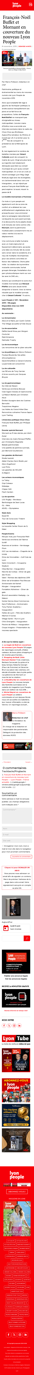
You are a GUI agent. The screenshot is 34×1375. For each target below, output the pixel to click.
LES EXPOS (18, 1279)
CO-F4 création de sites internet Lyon (13, 1367)
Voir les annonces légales (16, 979)
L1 (27, 1275)
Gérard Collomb (10, 1272)
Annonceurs (12, 1365)
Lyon (27, 1287)
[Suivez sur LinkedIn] (19, 1025)
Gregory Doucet (23, 1268)
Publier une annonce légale (16, 976)
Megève (24, 1295)
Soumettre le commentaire (21, 856)
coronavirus (10, 1256)
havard (8, 1275)
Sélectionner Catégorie (17, 1322)
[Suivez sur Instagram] (14, 1025)
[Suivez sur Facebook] (4, 1025)
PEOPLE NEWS (23, 1314)
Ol (26, 1303)
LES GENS (12, 1283)
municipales (10, 1299)
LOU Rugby (20, 1287)
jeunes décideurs (19, 1275)
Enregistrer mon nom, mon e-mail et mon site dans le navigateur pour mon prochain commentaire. (16, 849)
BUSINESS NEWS (24, 1248)
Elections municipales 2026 (17, 1264)
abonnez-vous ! (17, 1191)
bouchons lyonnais (11, 1248)
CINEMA (12, 1252)
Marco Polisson (18, 713)
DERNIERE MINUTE (25, 46)
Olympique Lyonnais (21, 1307)
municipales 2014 (22, 1299)
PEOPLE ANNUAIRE (11, 1314)
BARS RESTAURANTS (23, 1244)
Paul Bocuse (23, 1311)
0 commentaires (9, 49)
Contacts (6, 1365)
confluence (20, 1252)
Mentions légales (19, 1365)
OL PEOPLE (9, 1307)
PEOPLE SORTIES (17, 1318)
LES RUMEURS (21, 1283)
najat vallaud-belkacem (15, 1303)
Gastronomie (10, 1268)
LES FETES (27, 1279)
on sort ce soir (11, 1311)
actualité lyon (21, 1241)
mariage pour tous (13, 1295)
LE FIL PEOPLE (8, 1279)
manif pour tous (17, 1291)
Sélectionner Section (17, 1326)
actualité (10, 1241)
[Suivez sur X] (9, 1025)
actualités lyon (9, 1244)
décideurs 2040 (17, 1260)
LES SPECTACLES (10, 1287)
